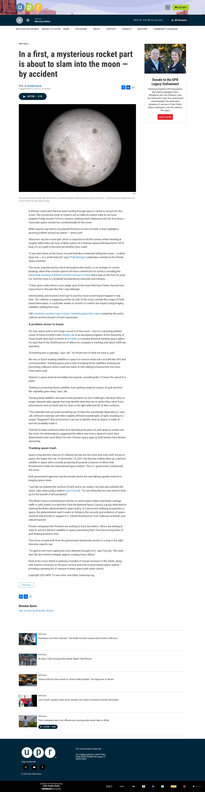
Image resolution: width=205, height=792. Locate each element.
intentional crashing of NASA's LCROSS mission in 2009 (59, 275)
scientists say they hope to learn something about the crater (67, 313)
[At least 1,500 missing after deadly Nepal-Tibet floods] (28, 660)
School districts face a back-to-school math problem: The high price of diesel (76, 679)
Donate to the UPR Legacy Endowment (165, 82)
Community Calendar (166, 29)
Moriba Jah (68, 334)
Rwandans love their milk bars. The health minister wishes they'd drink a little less (78, 638)
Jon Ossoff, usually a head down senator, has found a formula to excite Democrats (78, 699)
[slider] (32, 20)
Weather (143, 29)
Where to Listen (51, 29)
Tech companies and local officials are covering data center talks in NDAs (73, 720)
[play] (19, 20)
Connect (127, 29)
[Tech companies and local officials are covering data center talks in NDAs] (28, 721)
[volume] (28, 20)
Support (111, 29)
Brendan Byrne (35, 85)
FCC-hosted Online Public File (88, 749)
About (96, 29)
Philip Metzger (77, 257)
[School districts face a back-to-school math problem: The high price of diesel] (28, 680)
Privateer (72, 338)
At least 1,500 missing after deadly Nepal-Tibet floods (64, 658)
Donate (182, 7)
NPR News (24, 43)
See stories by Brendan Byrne (36, 610)
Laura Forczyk (72, 490)
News (66, 29)
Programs (81, 29)
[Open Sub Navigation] (71, 29)
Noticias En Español (27, 29)
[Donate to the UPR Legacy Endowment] (165, 59)
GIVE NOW (165, 117)
